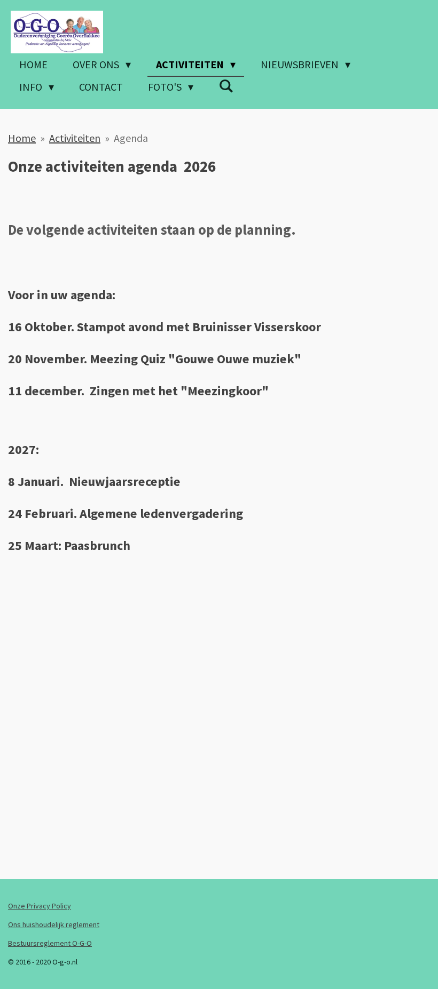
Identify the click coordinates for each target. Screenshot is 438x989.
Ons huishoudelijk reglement (53, 924)
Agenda (131, 138)
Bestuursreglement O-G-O (50, 943)
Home (22, 138)
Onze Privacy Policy (39, 906)
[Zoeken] (226, 85)
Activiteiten (74, 138)
